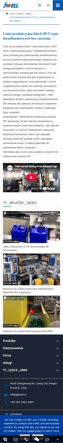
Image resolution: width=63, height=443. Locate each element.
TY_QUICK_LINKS (15, 370)
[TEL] (26, 439)
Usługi (7, 363)
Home (12, 13)
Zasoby (20, 13)
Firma (7, 356)
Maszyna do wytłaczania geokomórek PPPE (28, 331)
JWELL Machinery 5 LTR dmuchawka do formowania (26, 248)
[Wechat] (37, 439)
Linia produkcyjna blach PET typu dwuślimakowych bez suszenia (32, 19)
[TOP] (57, 439)
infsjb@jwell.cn (18, 395)
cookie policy (34, 431)
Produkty (9, 341)
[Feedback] (47, 439)
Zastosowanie (13, 348)
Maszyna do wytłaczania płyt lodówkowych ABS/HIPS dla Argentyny (28, 290)
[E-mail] (16, 439)
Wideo (28, 13)
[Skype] (5, 439)
